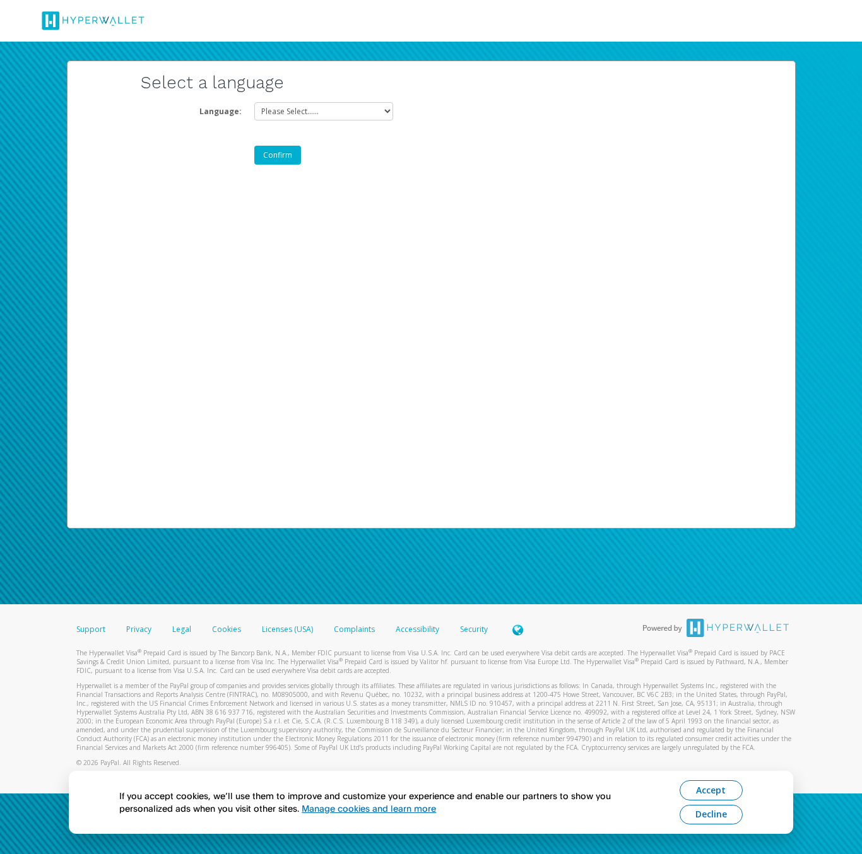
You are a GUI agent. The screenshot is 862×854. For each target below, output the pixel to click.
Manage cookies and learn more (369, 808)
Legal (181, 629)
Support (90, 629)
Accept (711, 790)
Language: (220, 111)
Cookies (226, 629)
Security (474, 629)
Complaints (355, 629)
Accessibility (417, 629)
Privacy (138, 629)
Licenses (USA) (288, 629)
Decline (711, 814)
